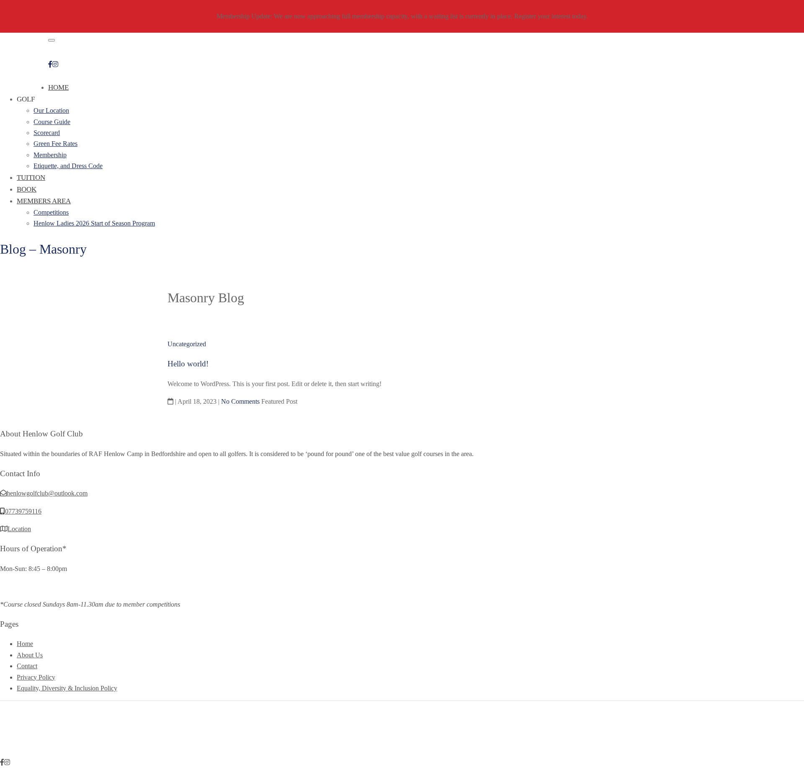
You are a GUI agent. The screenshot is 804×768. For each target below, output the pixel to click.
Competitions (51, 212)
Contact (27, 665)
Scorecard (47, 132)
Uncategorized (187, 344)
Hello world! (188, 363)
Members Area (44, 201)
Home (58, 87)
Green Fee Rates (55, 143)
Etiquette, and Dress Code (68, 165)
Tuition (31, 178)
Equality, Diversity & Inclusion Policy (67, 688)
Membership (50, 154)
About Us (30, 655)
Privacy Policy (36, 677)
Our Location (51, 110)
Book (26, 189)
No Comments (240, 401)
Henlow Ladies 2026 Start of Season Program (94, 223)
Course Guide (52, 121)
